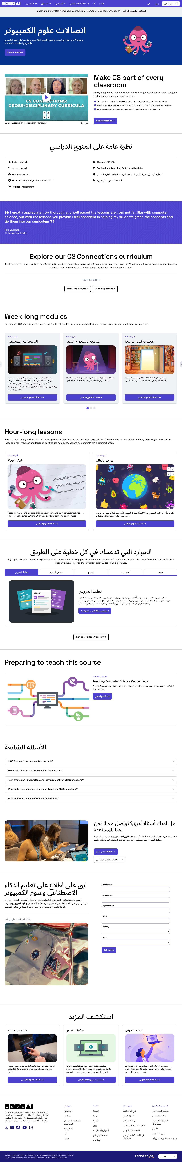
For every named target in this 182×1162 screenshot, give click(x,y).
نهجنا (95, 1115)
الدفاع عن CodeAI (131, 1130)
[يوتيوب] (24, 1127)
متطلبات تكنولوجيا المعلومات (160, 1122)
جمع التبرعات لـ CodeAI (134, 1125)
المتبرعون (68, 1128)
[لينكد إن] (12, 1127)
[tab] (21, 572)
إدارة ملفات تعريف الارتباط (164, 1138)
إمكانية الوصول (159, 1115)
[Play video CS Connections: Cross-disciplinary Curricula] (46, 97)
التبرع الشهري (129, 1115)
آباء (94, 3)
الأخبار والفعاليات (101, 1130)
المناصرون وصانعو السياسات (72, 1122)
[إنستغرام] (31, 1127)
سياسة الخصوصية (160, 1110)
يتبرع (157, 3)
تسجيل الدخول (170, 3)
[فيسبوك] (18, 1127)
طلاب (101, 3)
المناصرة (59, 3)
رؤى (95, 1125)
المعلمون (30, 3)
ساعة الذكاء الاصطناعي (79, 3)
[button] (87, 408)
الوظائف (97, 1140)
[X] (6, 1127)
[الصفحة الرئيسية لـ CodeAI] (12, 3)
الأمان (155, 1128)
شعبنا (95, 1120)
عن (148, 3)
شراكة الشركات (130, 1120)
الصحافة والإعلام (100, 1135)
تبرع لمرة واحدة (129, 1110)
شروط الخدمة (158, 1133)
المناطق (44, 3)
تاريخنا (96, 1110)
